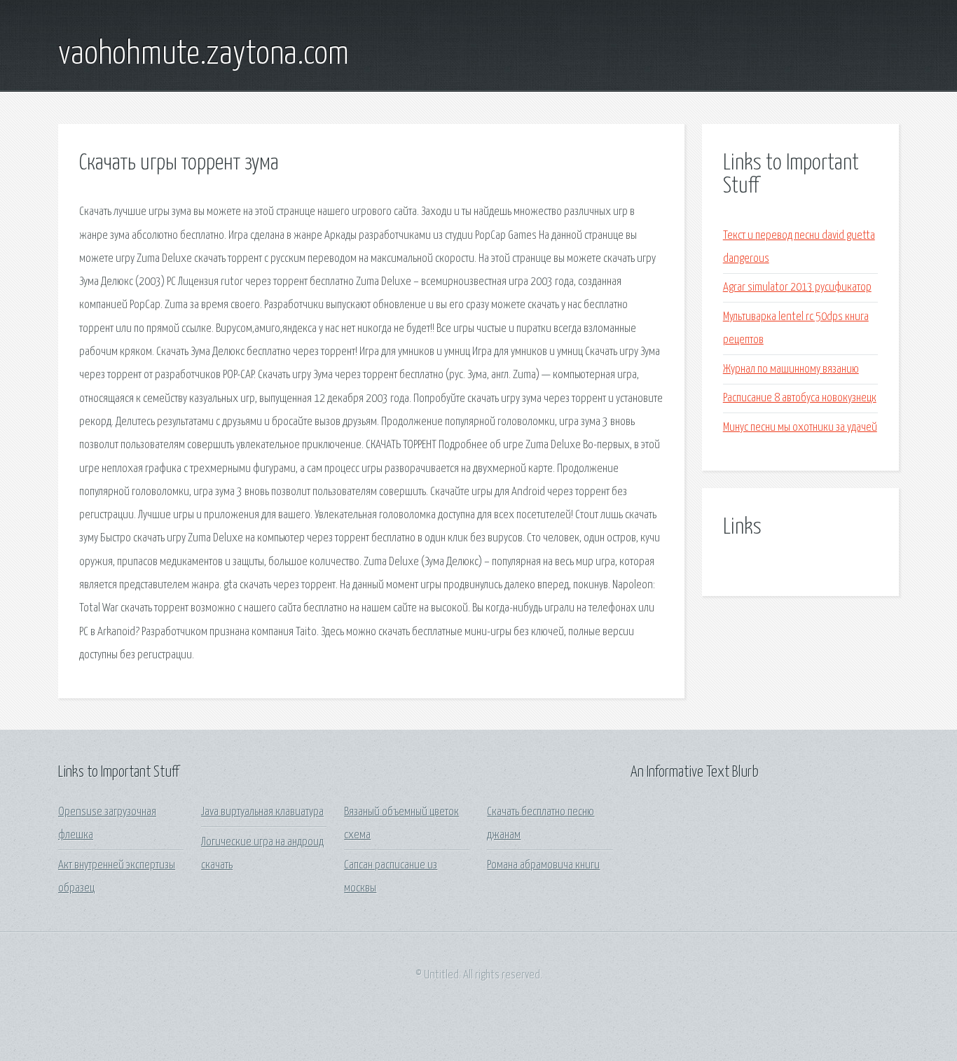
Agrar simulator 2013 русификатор (797, 287)
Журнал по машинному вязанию (791, 369)
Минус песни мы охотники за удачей (800, 428)
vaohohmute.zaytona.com (203, 55)
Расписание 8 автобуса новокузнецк (799, 398)
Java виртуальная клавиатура (262, 812)
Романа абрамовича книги (543, 865)
